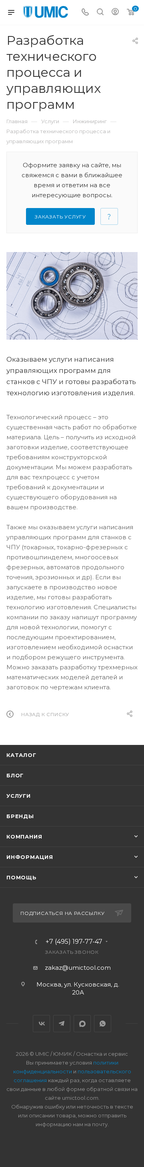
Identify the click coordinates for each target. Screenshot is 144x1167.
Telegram (61, 1023)
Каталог (21, 755)
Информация (29, 857)
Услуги (18, 796)
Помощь (21, 877)
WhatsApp (102, 1023)
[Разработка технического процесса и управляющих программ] (72, 296)
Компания (24, 836)
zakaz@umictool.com (78, 967)
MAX (82, 1023)
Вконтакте (41, 1023)
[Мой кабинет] (115, 12)
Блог (15, 775)
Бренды (20, 816)
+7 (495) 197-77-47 (74, 942)
